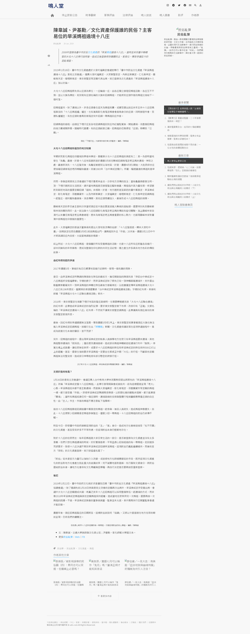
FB (83, 536)
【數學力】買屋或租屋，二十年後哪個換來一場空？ (184, 119)
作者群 (195, 15)
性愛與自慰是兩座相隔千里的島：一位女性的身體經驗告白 (184, 146)
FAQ (72, 622)
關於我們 (142, 622)
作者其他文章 (61, 555)
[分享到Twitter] (49, 47)
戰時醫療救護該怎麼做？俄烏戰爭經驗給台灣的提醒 (184, 177)
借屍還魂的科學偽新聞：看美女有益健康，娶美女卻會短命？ (184, 137)
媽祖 (92, 548)
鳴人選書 (165, 15)
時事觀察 (91, 15)
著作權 (104, 622)
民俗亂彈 (57, 43)
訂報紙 (133, 622)
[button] (49, 65)
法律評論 (128, 15)
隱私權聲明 (113, 622)
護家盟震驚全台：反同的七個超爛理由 (184, 128)
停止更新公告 (69, 15)
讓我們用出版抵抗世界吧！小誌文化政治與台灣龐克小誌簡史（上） (184, 195)
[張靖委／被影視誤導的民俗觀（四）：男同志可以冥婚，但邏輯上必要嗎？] (69, 569)
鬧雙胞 (99, 326)
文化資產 (82, 548)
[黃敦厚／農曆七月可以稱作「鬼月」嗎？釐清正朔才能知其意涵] (104, 569)
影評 (180, 15)
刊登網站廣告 (52, 622)
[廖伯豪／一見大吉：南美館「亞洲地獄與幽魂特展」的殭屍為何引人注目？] (140, 569)
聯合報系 (124, 622)
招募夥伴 (152, 622)
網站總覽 (64, 622)
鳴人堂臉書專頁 (183, 205)
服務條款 (95, 622)
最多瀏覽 (183, 102)
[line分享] (49, 56)
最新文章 (183, 155)
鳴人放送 (146, 15)
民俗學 (60, 548)
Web (77, 536)
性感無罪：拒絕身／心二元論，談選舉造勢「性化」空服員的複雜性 (184, 169)
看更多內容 (106, 596)
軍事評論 (109, 15)
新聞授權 (85, 622)
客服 (77, 622)
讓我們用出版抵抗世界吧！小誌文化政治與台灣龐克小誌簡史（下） (184, 186)
